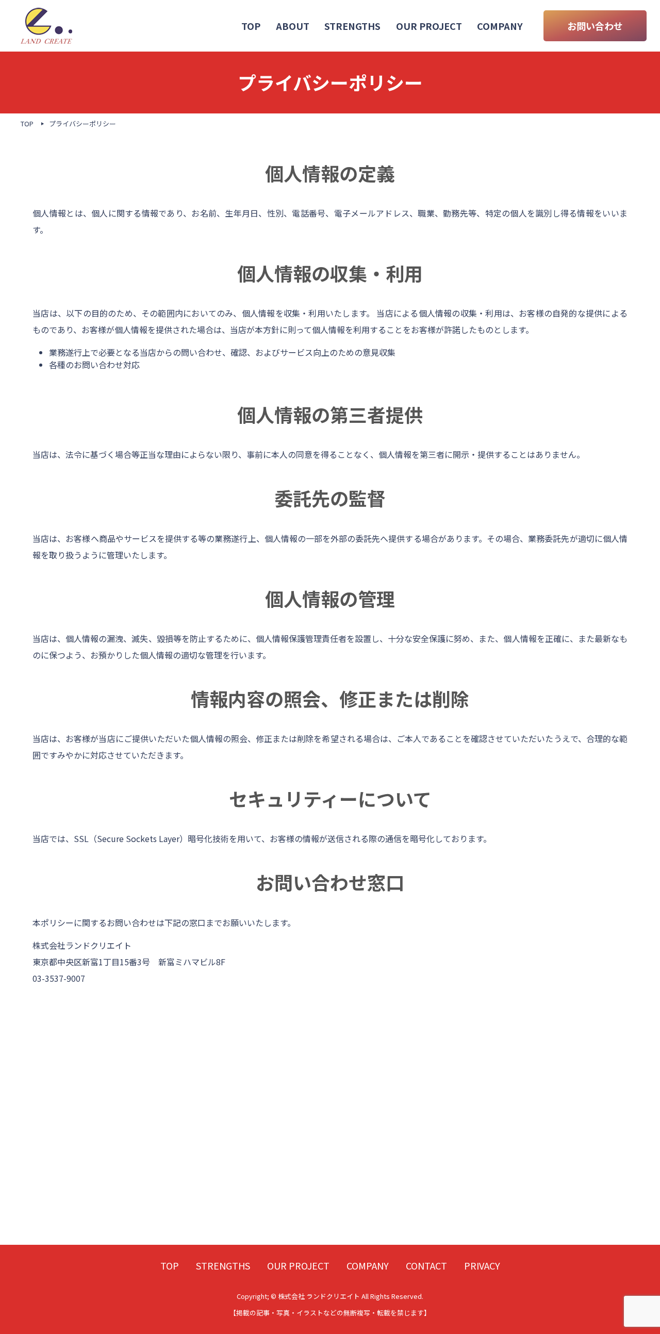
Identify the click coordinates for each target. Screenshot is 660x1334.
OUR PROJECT (429, 25)
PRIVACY (482, 1265)
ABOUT (292, 25)
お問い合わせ (595, 25)
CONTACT (426, 1265)
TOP (250, 25)
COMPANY (500, 25)
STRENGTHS (352, 25)
